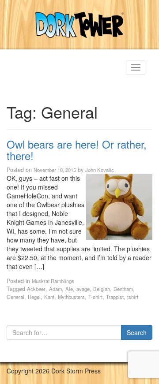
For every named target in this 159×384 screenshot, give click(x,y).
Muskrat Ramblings (53, 280)
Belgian (101, 288)
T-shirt (95, 296)
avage (83, 288)
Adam (55, 288)
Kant (49, 296)
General (15, 296)
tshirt (132, 296)
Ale (69, 288)
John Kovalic (99, 169)
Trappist (115, 296)
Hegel (34, 296)
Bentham (123, 288)
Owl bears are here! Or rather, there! (77, 149)
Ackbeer (36, 288)
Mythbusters (71, 296)
